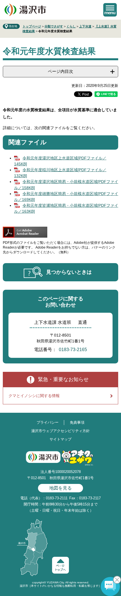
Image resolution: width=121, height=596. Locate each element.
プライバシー (48, 422)
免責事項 (77, 422)
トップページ (32, 26)
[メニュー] (110, 10)
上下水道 (85, 26)
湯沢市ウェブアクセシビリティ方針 (60, 431)
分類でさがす (53, 26)
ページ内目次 (60, 71)
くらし (71, 26)
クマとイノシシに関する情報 (34, 395)
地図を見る (60, 488)
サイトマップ (60, 439)
